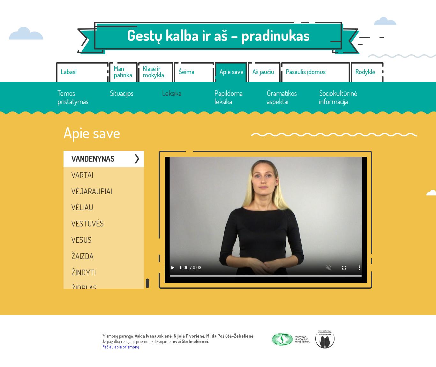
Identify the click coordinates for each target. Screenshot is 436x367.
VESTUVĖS (87, 223)
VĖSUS (81, 240)
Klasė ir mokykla (153, 71)
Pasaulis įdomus (306, 71)
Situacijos (121, 93)
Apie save (232, 71)
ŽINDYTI (83, 272)
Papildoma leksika (228, 97)
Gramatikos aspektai (282, 97)
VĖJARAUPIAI (91, 191)
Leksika (171, 93)
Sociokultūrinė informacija (338, 97)
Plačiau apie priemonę (120, 346)
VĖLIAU (82, 207)
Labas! (69, 71)
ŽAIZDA (82, 256)
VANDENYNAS (93, 159)
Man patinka (123, 71)
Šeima (186, 71)
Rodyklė (365, 71)
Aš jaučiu (263, 71)
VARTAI (82, 175)
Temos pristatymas (72, 97)
